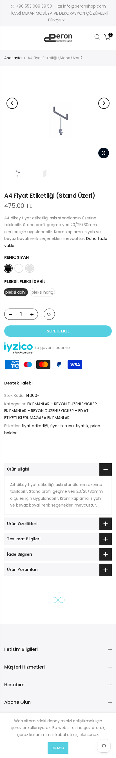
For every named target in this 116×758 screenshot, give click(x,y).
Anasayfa (13, 57)
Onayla (58, 748)
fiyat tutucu (62, 426)
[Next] (104, 103)
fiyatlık (82, 426)
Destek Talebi (18, 383)
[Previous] (12, 103)
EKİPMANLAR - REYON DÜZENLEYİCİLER (62, 404)
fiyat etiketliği (35, 426)
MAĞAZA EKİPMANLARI (50, 417)
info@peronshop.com (84, 6)
